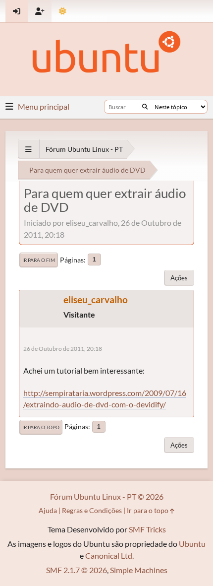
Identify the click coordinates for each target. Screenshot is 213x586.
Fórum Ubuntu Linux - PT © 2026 (106, 496)
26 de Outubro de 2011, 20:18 (62, 348)
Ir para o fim (38, 260)
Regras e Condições (92, 510)
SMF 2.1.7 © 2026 (76, 570)
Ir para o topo (40, 427)
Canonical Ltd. (109, 555)
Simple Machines (138, 570)
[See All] (28, 149)
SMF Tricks (147, 529)
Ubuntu (192, 543)
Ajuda (48, 510)
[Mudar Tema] (63, 11)
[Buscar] (145, 107)
